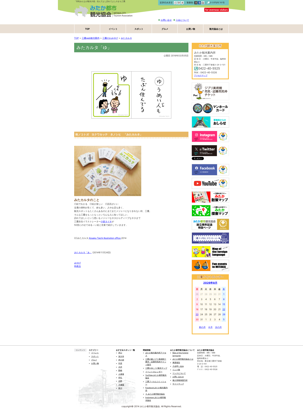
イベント (113, 28)
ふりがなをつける (216, 3)
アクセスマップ (200, 75)
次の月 (218, 327)
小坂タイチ (106, 221)
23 (197, 314)
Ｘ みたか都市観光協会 (155, 394)
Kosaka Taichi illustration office (105, 238)
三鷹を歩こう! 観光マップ (156, 368)
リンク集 (176, 370)
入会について (182, 20)
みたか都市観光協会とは (182, 359)
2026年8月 (210, 282)
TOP (87, 28)
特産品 (77, 266)
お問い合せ (166, 20)
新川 (120, 388)
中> (178, 2)
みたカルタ (126, 38)
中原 (120, 363)
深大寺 (121, 356)
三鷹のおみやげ (110, 38)
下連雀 (121, 385)
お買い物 (190, 28)
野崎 (120, 370)
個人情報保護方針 (180, 380)
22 (224, 309)
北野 (120, 381)
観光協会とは (216, 28)
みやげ (77, 262)
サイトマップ (178, 384)
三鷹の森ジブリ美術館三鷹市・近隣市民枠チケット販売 (155, 362)
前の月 (202, 327)
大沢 (120, 367)
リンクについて (179, 373)
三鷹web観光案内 (90, 38)
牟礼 (120, 378)
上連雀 (121, 374)
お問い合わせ (178, 377)
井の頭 (121, 360)
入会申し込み (178, 366)
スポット (138, 28)
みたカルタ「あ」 (83, 252)
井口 (120, 353)
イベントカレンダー (153, 372)
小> (175, 2)
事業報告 (176, 362)
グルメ (165, 28)
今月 (210, 327)
